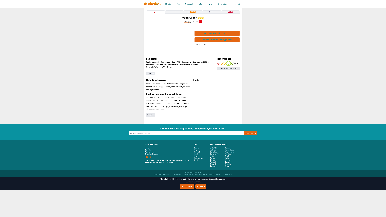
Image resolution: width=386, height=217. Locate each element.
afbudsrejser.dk (178, 174)
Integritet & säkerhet (152, 154)
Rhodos (227, 156)
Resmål (238, 4)
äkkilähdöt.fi (187, 174)
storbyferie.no (227, 174)
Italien (227, 158)
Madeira (227, 166)
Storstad (189, 4)
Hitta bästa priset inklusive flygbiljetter (217, 40)
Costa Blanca (229, 152)
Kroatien (228, 160)
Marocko (228, 164)
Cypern (212, 160)
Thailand (213, 164)
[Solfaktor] (193, 12)
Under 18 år (214, 148)
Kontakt (148, 150)
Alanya (187, 21)
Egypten (213, 166)
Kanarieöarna (229, 150)
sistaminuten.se (167, 174)
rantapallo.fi (195, 174)
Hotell (200, 4)
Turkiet (212, 158)
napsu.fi (202, 174)
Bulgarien (228, 162)
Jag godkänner (187, 186)
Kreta (212, 156)
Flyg (178, 4)
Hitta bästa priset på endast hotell (217, 33)
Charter (168, 4)
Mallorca (213, 150)
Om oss (147, 148)
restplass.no (157, 174)
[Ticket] (230, 12)
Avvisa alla (201, 186)
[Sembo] (211, 12)
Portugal (213, 162)
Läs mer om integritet (193, 182)
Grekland (228, 154)
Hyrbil (210, 4)
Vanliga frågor (150, 152)
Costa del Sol (214, 154)
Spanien (227, 148)
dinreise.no (219, 174)
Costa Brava (214, 152)
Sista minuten (223, 4)
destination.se (210, 174)
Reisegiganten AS (195, 172)
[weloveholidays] (174, 12)
